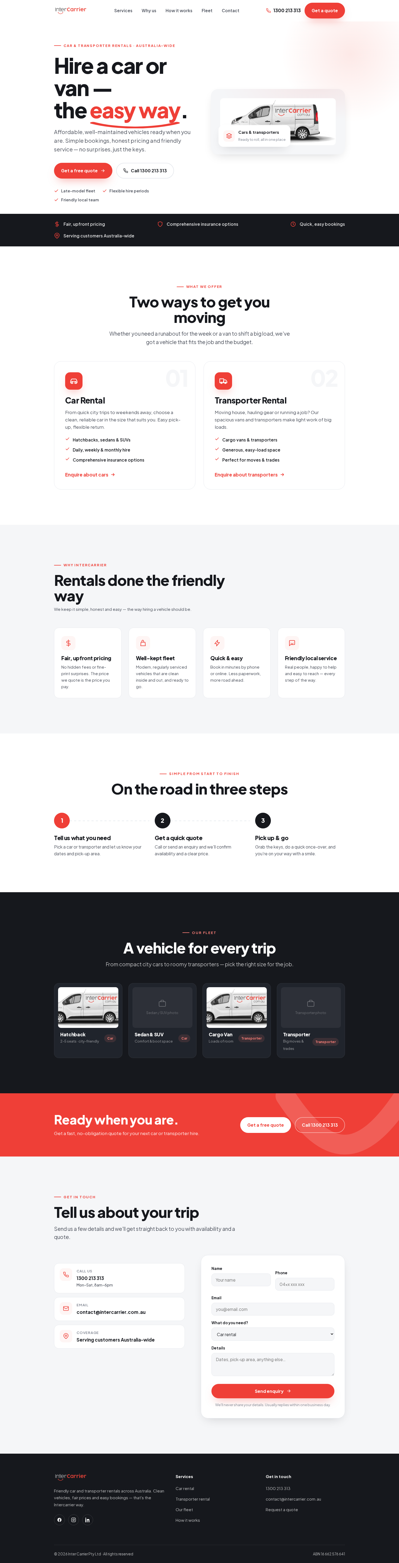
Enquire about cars (86, 475)
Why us (149, 10)
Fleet (207, 10)
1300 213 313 (287, 10)
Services (123, 10)
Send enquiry (269, 1391)
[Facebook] (59, 1519)
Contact (230, 10)
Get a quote (325, 10)
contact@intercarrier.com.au (111, 1312)
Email (216, 1297)
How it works (179, 10)
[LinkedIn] (87, 1519)
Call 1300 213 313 (149, 170)
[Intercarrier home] (71, 11)
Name (216, 1268)
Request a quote (282, 1509)
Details (218, 1348)
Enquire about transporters (246, 475)
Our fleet (184, 1509)
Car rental (185, 1488)
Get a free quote (79, 170)
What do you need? (229, 1322)
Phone (281, 1272)
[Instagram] (73, 1519)
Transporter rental (193, 1498)
